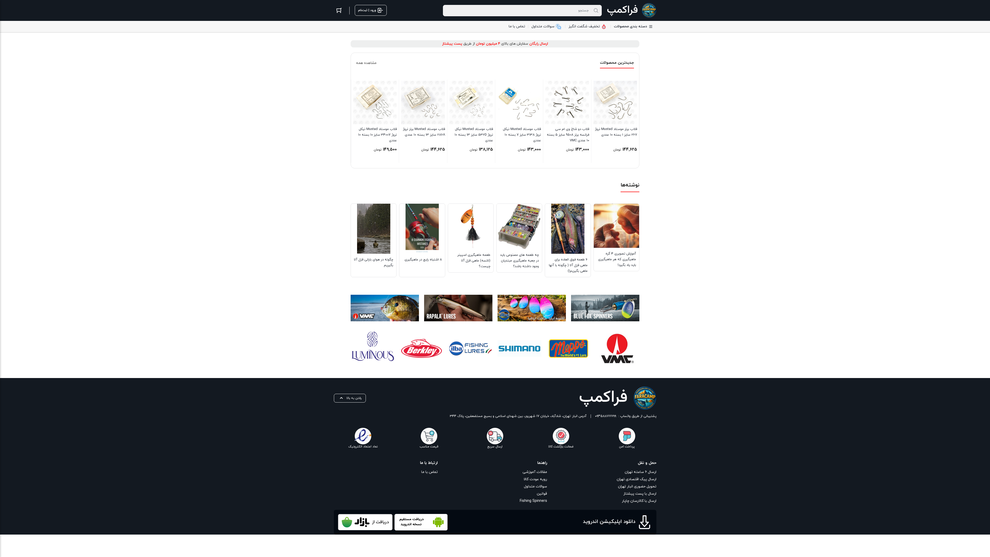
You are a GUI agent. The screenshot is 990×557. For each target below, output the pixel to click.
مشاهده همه (366, 63)
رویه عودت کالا (535, 479)
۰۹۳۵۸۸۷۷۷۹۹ (605, 416)
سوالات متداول (535, 486)
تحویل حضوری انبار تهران (637, 486)
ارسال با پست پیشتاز (639, 493)
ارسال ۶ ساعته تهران (640, 472)
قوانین (542, 493)
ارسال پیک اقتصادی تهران (636, 479)
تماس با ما (429, 472)
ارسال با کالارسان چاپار (639, 500)
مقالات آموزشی (535, 472)
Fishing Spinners (533, 500)
